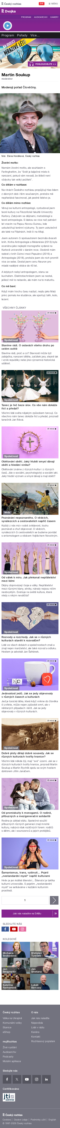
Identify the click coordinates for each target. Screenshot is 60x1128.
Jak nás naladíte (40, 1018)
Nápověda (37, 1022)
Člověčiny (29, 87)
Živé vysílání (10, 1047)
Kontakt (35, 1036)
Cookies (7, 1119)
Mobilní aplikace (12, 1061)
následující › (54, 900)
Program (26, 17)
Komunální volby (12, 1022)
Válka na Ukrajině (12, 1018)
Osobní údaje (21, 1119)
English (52, 1119)
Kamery (54, 17)
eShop (6, 1032)
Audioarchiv (40, 17)
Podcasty (8, 1056)
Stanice (7, 1027)
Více (35, 35)
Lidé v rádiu (37, 1027)
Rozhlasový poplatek (43, 1041)
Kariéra (35, 1032)
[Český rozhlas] (11, 3)
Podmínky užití (38, 1119)
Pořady (22, 35)
